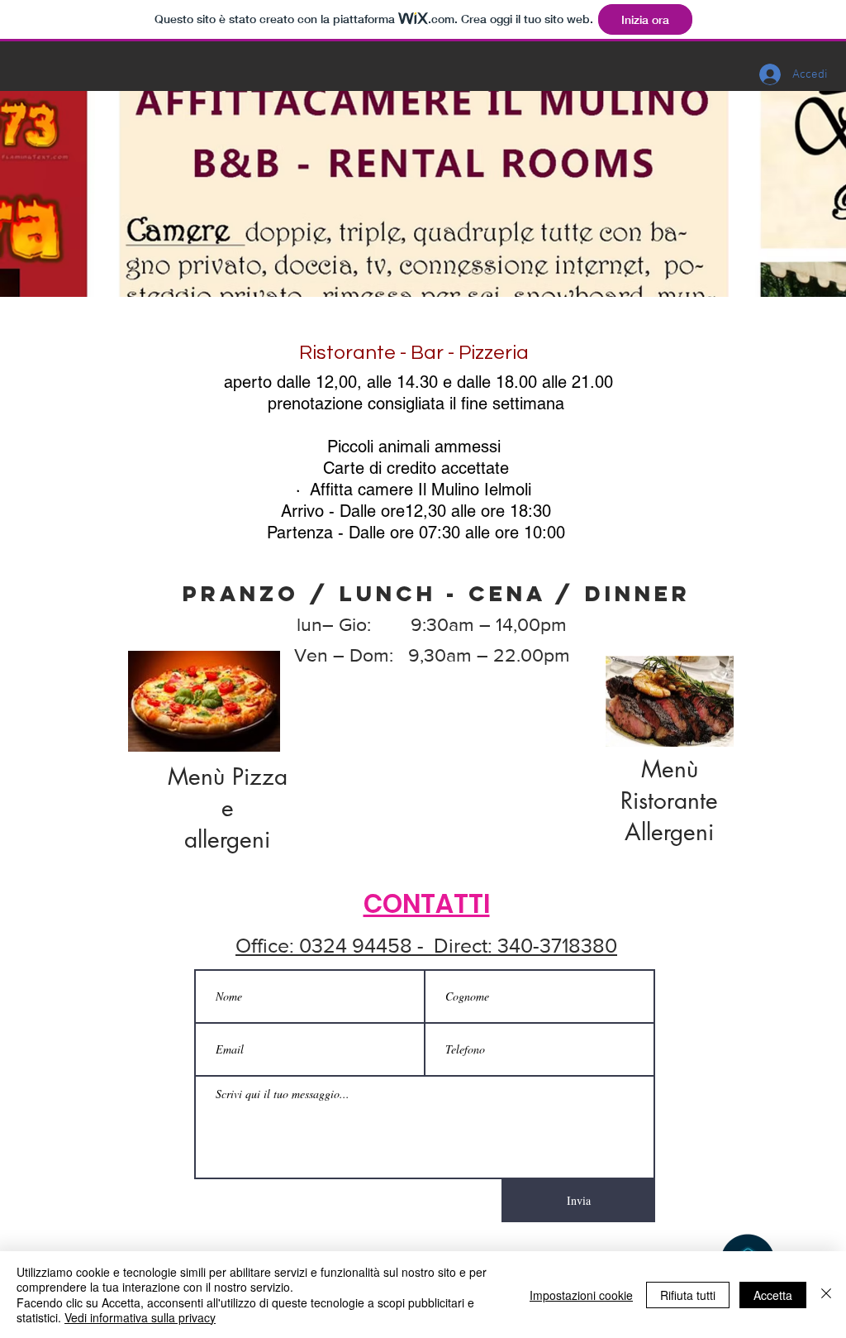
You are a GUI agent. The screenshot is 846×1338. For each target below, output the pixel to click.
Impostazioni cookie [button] (581, 1295)
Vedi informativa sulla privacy (140, 1317)
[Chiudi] (826, 1294)
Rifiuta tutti (687, 1295)
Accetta (772, 1295)
